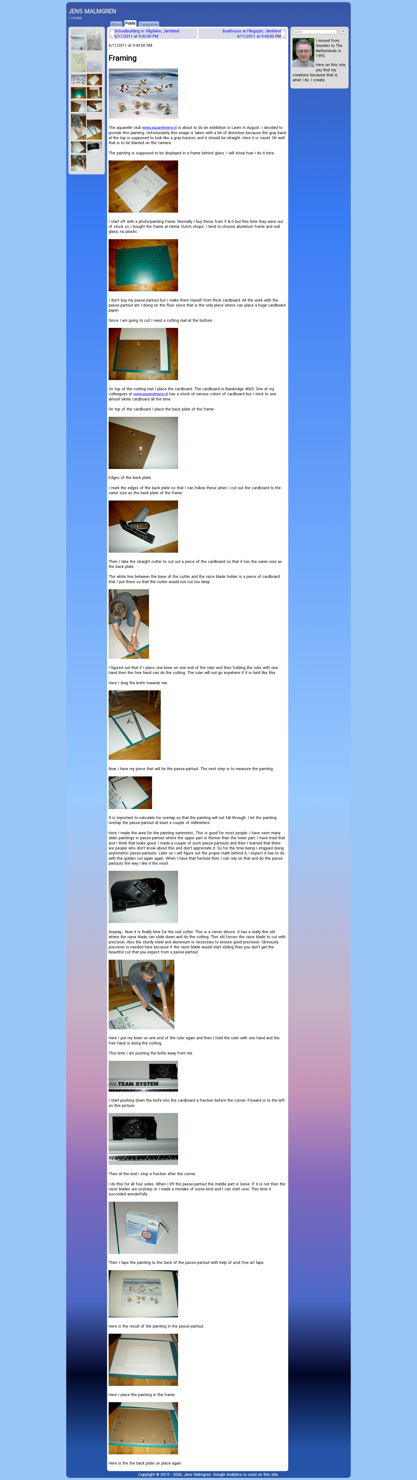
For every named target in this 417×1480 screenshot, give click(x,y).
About (116, 24)
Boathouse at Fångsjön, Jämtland (252, 33)
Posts (130, 23)
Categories (148, 24)
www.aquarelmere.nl (159, 127)
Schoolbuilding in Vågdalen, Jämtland (146, 33)
